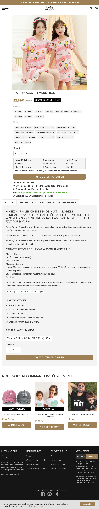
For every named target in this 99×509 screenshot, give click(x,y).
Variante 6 (68, 112)
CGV (32, 490)
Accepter (87, 503)
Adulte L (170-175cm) (23, 142)
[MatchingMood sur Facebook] (43, 495)
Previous (14, 52)
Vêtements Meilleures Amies (36, 468)
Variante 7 (78, 112)
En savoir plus (36, 506)
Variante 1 (18, 112)
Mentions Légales (41, 490)
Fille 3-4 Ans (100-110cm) (44, 127)
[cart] (96, 8)
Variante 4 (48, 112)
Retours (64, 490)
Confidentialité (55, 490)
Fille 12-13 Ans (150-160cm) (25, 137)
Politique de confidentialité (85, 472)
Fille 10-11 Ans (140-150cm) (67, 132)
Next (84, 52)
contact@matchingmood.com (12, 458)
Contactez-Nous (56, 460)
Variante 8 (18, 116)
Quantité (17, 148)
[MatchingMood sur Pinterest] (50, 495)
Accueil (28, 456)
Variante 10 (39, 116)
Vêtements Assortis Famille (36, 460)
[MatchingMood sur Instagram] (56, 495)
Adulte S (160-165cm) (46, 137)
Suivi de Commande (58, 464)
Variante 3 (38, 112)
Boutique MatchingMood (10, 474)
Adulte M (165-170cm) (65, 137)
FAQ (52, 456)
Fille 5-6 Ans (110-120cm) (66, 127)
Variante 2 (28, 112)
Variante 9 (28, 116)
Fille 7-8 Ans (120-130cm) (24, 132)
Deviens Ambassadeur (59, 468)
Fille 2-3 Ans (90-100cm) (24, 127)
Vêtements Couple (32, 464)
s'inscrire (92, 457)
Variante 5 (58, 112)
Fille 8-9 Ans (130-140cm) (45, 132)
